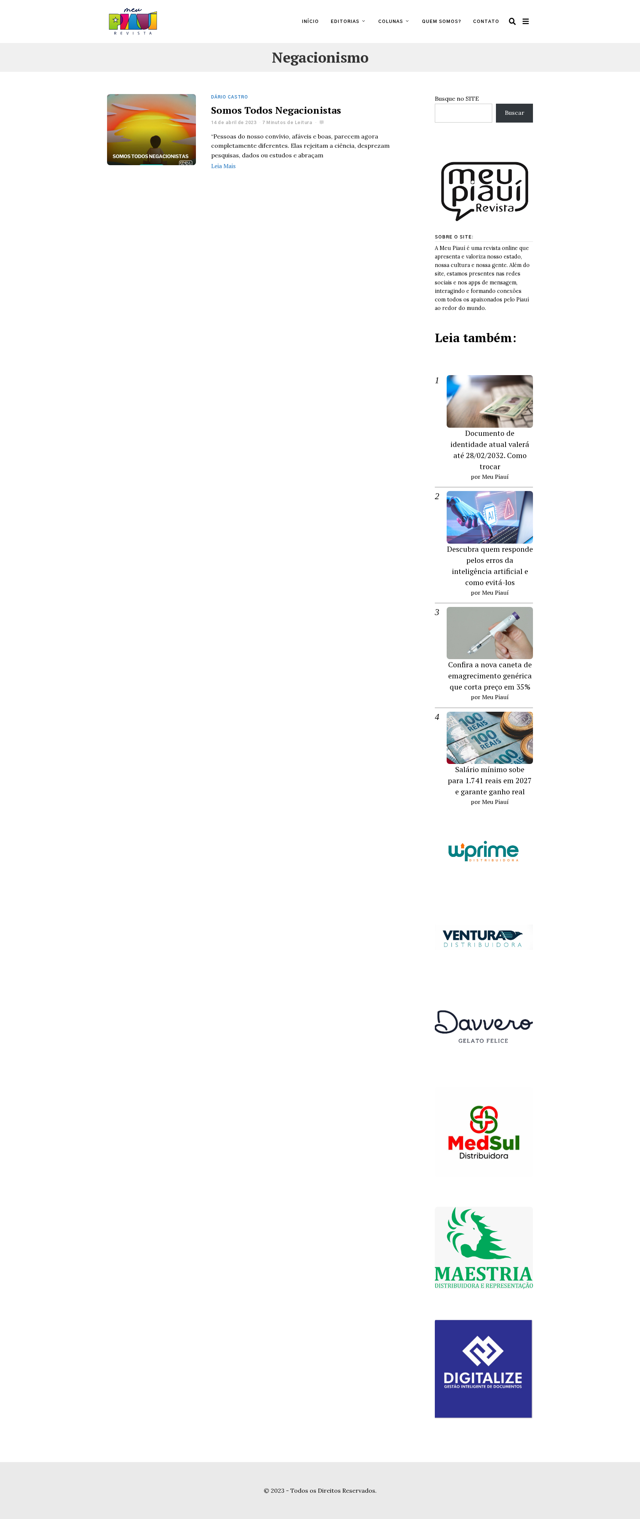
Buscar (514, 112)
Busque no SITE (457, 98)
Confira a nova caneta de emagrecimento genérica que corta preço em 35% (490, 676)
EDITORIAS (345, 21)
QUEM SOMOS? (441, 21)
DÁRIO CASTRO (229, 97)
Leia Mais (223, 166)
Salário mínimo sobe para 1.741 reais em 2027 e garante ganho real (490, 780)
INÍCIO (310, 21)
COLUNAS (390, 21)
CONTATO (486, 21)
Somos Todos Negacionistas (276, 110)
